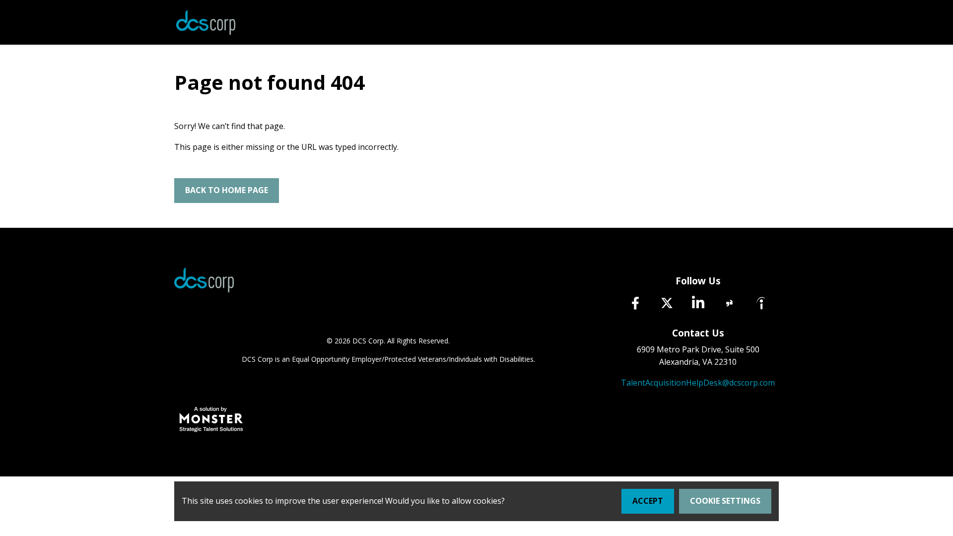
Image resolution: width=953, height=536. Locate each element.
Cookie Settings (725, 500)
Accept (647, 500)
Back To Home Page (226, 190)
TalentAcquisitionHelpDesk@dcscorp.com (698, 382)
